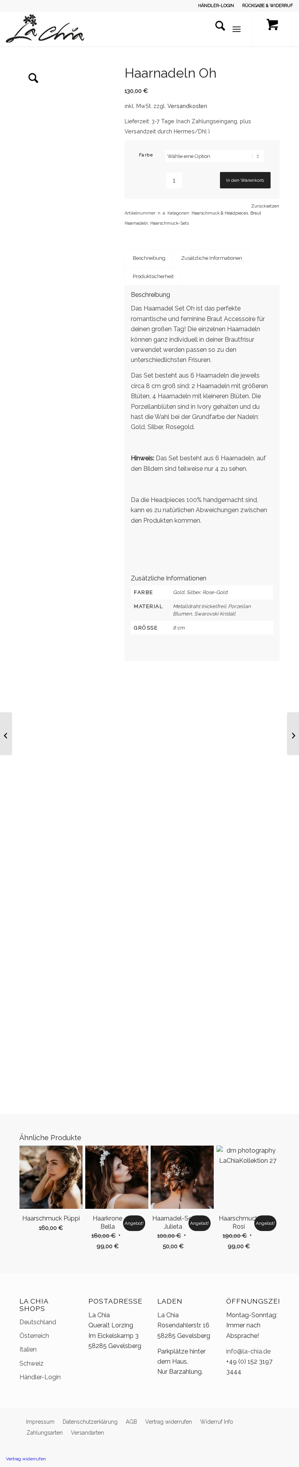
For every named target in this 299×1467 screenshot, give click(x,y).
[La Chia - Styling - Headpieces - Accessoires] (45, 28)
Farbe (146, 155)
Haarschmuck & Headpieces (220, 213)
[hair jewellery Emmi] (6, 733)
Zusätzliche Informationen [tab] (211, 258)
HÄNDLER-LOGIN (216, 5)
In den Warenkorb (245, 180)
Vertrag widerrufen (26, 1459)
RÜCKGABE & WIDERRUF (267, 5)
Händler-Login (40, 1377)
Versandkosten (187, 106)
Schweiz (31, 1363)
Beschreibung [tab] (149, 258)
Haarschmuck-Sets (169, 223)
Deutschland (37, 1322)
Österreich (34, 1335)
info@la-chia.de (248, 1351)
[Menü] (236, 28)
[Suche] (216, 28)
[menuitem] (216, 6)
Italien (28, 1349)
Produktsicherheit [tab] (153, 276)
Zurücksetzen (265, 206)
